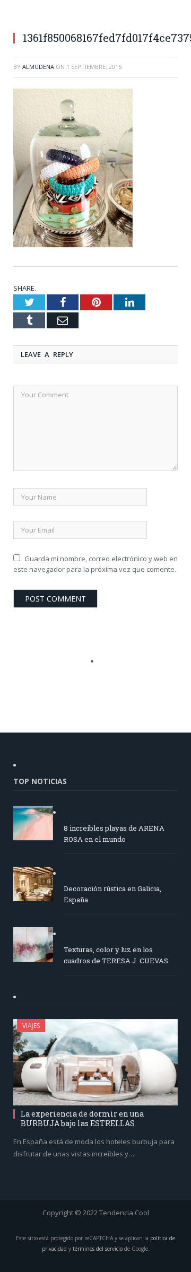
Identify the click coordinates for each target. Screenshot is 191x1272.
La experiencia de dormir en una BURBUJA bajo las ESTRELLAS (82, 1118)
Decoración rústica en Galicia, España (112, 894)
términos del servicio (98, 1248)
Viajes (31, 1025)
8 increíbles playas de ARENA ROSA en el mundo (114, 833)
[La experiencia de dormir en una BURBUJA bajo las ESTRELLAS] (95, 1062)
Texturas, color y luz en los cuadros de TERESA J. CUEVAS (116, 955)
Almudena (38, 67)
